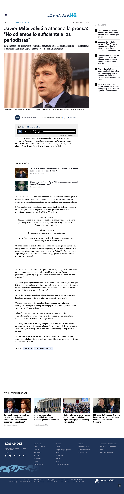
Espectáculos (38, 464)
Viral (57, 461)
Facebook (6, 455)
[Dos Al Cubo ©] (105, 482)
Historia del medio (106, 453)
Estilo (58, 453)
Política (16, 22)
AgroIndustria (60, 455)
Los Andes (7, 22)
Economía (37, 453)
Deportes (37, 461)
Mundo (58, 444)
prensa (40, 308)
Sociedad (37, 455)
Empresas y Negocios (63, 450)
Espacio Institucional (63, 464)
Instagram (10, 455)
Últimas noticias (39, 447)
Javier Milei (31, 138)
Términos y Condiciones (108, 444)
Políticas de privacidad (108, 447)
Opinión (58, 447)
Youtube (24, 455)
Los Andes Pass (83, 447)
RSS (101, 450)
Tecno (58, 458)
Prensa (49, 348)
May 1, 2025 (57, 241)
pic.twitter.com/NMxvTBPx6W (60, 238)
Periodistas (39, 348)
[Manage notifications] (119, 485)
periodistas (49, 246)
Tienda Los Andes (84, 450)
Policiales (37, 458)
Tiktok (15, 455)
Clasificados (82, 453)
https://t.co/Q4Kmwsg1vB (36, 238)
